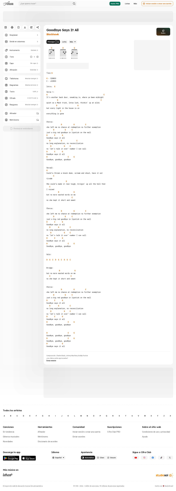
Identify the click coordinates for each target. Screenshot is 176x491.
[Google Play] (11, 458)
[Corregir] (31, 27)
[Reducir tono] (31, 57)
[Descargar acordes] (25, 27)
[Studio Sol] (164, 475)
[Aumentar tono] (37, 57)
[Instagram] (144, 458)
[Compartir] (37, 27)
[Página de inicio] (8, 4)
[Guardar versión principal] (58, 42)
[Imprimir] (12, 27)
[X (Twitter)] (170, 458)
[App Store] (28, 458)
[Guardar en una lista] (18, 27)
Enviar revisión (51, 361)
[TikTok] (161, 458)
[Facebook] (153, 458)
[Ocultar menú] (5, 27)
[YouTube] (135, 458)
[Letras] (7, 474)
